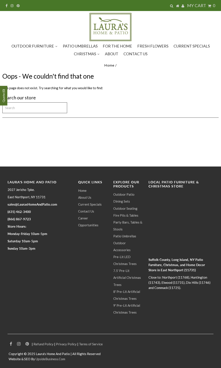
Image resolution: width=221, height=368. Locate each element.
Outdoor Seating (125, 208)
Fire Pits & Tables (125, 215)
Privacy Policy (66, 344)
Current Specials (90, 204)
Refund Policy (43, 344)
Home (109, 65)
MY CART (201, 5)
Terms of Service (91, 344)
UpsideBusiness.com (50, 359)
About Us (84, 197)
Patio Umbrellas (124, 236)
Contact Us (86, 211)
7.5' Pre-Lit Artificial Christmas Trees (127, 277)
